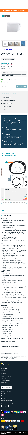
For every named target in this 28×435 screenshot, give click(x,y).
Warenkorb (3, 373)
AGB (2, 395)
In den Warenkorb (21, 86)
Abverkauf (7, 10)
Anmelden (3, 370)
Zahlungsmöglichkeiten (5, 380)
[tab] (3, 202)
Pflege (4, 109)
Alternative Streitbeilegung (6, 400)
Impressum (3, 397)
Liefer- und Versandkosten (6, 378)
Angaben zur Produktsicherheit (9, 346)
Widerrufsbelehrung (5, 398)
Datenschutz (3, 393)
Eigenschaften (6, 215)
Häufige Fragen (4, 382)
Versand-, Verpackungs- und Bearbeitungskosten (14, 74)
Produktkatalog (7, 106)
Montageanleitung (7, 97)
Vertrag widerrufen (6, 387)
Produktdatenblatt (7, 103)
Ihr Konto (3, 371)
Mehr (2, 56)
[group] (5, 44)
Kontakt (2, 384)
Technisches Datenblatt (9, 100)
